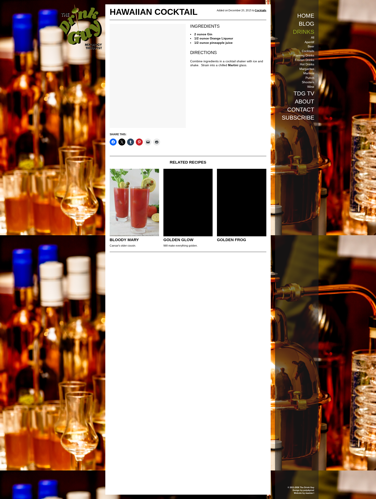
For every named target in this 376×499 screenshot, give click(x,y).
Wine (310, 86)
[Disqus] (188, 314)
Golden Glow (178, 240)
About (304, 101)
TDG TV (304, 93)
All (312, 37)
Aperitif (309, 42)
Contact (300, 109)
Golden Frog (231, 240)
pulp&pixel (308, 490)
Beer (311, 46)
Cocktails (308, 51)
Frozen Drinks (304, 60)
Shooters (308, 82)
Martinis (308, 73)
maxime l (310, 493)
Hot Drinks (307, 64)
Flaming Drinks (304, 55)
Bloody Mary (124, 240)
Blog (306, 23)
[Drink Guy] (80, 6)
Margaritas (306, 69)
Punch (310, 78)
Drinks (303, 32)
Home (305, 15)
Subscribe (298, 117)
